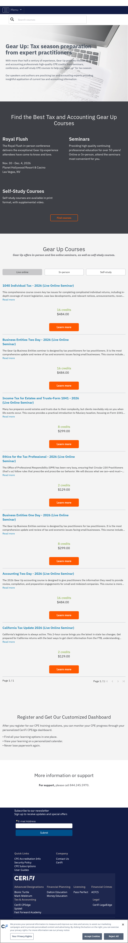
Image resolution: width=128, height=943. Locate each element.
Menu (14, 10)
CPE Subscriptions (25, 866)
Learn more (64, 327)
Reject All (114, 936)
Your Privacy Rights (22, 936)
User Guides (21, 870)
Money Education (57, 896)
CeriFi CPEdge (22, 905)
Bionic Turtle (21, 892)
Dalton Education (57, 892)
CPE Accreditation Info (27, 858)
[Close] (123, 924)
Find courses (64, 217)
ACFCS (95, 892)
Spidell (18, 908)
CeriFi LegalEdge (102, 905)
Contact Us (62, 858)
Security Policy (22, 862)
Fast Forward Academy (27, 912)
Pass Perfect (81, 892)
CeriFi (59, 862)
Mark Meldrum (23, 896)
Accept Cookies (92, 936)
